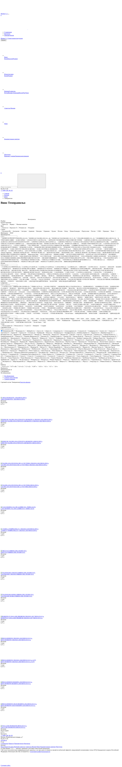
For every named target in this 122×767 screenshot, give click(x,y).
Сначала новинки (9, 379)
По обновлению (9, 376)
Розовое (15, 59)
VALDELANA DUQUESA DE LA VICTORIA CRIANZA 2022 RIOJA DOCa (24, 465)
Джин (27, 93)
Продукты (7, 154)
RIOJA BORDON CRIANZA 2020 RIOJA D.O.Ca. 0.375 (17, 662)
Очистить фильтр (25, 382)
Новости (11, 743)
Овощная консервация (22, 156)
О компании (8, 32)
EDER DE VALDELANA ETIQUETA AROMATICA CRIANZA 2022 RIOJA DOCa (26, 421)
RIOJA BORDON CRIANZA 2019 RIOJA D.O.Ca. (16, 640)
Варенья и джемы (9, 156)
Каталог (3, 40)
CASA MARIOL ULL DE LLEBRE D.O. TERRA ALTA (17, 508)
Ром (24, 93)
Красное (10, 59)
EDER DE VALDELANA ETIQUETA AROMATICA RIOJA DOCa (21, 443)
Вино (6, 57)
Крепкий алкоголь (9, 91)
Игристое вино (8, 74)
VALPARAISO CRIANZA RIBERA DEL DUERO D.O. (17, 574)
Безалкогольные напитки (12, 139)
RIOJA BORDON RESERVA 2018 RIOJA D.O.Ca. (16, 683)
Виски (21, 93)
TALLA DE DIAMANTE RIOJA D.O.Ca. (13, 727)
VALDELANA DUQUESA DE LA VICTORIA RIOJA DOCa (19, 487)
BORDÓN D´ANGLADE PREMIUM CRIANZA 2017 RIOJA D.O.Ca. (22, 618)
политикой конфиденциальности (40, 751)
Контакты (7, 34)
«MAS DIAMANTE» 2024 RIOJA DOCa (13, 399)
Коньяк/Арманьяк (13, 93)
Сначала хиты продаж (11, 377)
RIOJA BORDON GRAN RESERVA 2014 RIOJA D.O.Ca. (18, 705)
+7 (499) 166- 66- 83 (7, 190)
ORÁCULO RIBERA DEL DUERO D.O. (13, 552)
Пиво (6, 123)
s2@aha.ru (4, 740)
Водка (6, 93)
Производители (9, 35)
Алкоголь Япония (9, 108)
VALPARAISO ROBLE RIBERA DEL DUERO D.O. (16, 596)
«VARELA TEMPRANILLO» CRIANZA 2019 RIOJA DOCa (19, 530)
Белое (6, 59)
